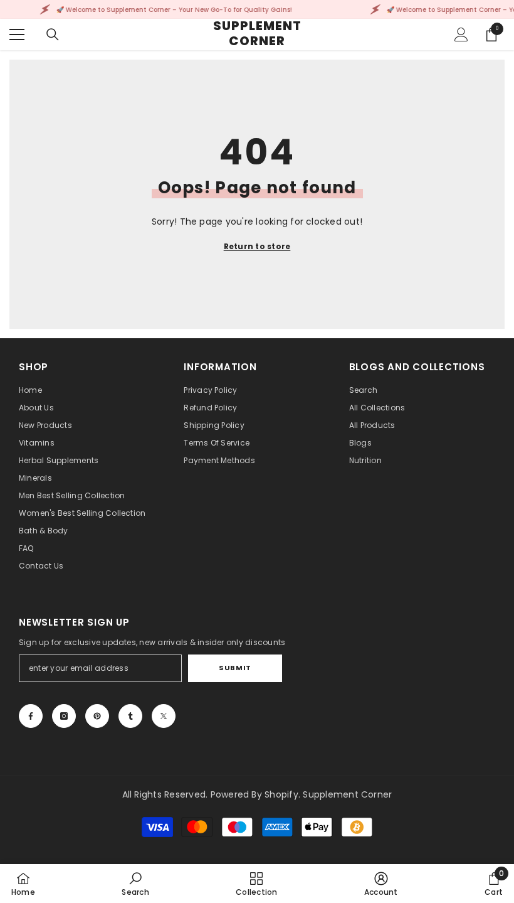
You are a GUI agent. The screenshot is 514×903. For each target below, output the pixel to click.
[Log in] (461, 34)
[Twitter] (164, 716)
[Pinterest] (97, 716)
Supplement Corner (347, 794)
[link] (135, 883)
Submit (235, 668)
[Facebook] (31, 716)
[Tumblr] (130, 716)
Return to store (257, 246)
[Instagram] (64, 716)
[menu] (16, 34)
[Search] (52, 34)
